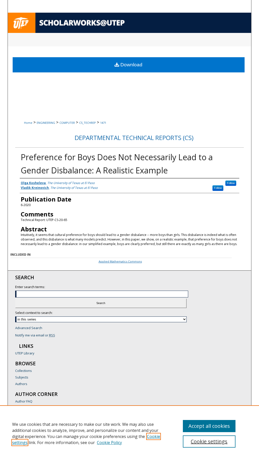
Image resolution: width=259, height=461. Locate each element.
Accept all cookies (209, 426)
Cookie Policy (109, 442)
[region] (129, 433)
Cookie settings (209, 441)
